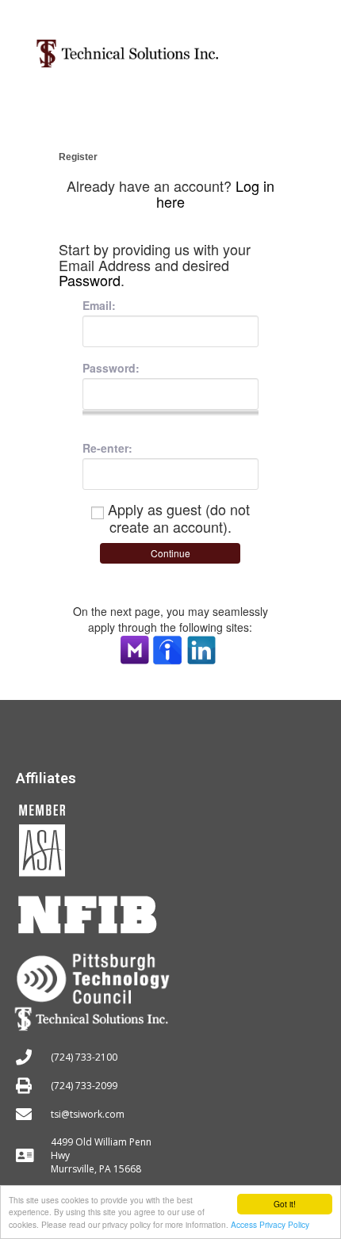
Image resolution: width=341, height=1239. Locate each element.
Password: (111, 368)
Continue (170, 553)
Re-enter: (107, 448)
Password (90, 280)
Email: (99, 305)
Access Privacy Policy (270, 1224)
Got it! (285, 1204)
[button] (291, 47)
